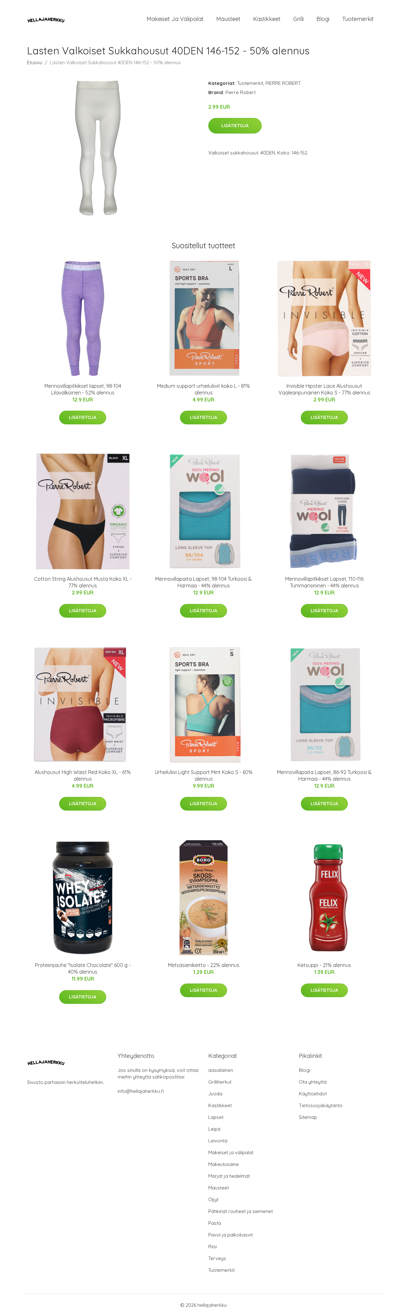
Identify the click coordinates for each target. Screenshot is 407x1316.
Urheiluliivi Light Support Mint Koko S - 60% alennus (203, 775)
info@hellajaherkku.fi (141, 1091)
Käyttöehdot (313, 1094)
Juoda (215, 1094)
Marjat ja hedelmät (229, 1176)
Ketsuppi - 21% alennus (324, 965)
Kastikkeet (266, 19)
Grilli (298, 19)
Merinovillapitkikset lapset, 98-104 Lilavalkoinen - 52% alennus (83, 389)
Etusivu (34, 62)
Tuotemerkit (358, 19)
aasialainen (220, 1070)
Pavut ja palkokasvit (230, 1235)
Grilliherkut (219, 1082)
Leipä (214, 1129)
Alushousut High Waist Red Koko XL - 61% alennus (83, 775)
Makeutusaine (223, 1164)
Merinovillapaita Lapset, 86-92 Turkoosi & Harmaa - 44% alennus (324, 775)
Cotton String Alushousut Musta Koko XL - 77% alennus (83, 582)
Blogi (322, 19)
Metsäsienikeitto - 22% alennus (203, 965)
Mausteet (228, 19)
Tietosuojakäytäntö (320, 1105)
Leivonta (217, 1141)
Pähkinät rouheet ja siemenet (240, 1211)
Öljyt (213, 1199)
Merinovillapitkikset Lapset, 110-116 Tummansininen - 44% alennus (324, 582)
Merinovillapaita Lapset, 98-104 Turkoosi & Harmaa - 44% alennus (203, 582)
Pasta (214, 1223)
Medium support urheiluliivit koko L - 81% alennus (203, 389)
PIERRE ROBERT (283, 83)
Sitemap (308, 1117)
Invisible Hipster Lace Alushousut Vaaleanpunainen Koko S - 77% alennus (324, 389)
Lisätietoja (235, 125)
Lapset (216, 1117)
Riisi (212, 1247)
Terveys (217, 1258)
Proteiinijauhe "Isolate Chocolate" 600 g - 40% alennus (83, 968)
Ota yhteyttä (313, 1082)
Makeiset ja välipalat (175, 19)
